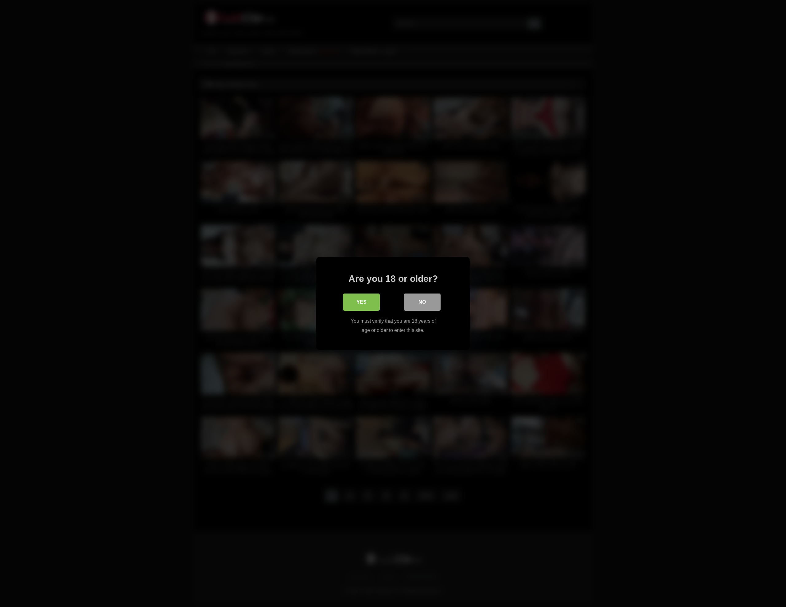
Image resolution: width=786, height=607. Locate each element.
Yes (361, 302)
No (422, 302)
